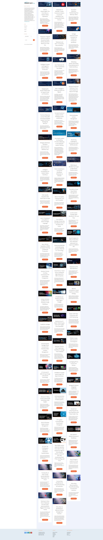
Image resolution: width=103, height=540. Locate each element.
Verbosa (28, 44)
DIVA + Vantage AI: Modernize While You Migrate (59, 90)
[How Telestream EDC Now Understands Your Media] (59, 59)
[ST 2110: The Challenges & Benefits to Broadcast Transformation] (45, 441)
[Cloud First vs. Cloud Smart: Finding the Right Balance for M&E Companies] (59, 265)
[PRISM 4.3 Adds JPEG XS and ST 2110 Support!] (74, 332)
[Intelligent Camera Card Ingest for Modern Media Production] (45, 59)
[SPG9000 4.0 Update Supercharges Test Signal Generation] (59, 367)
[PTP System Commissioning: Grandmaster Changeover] (59, 414)
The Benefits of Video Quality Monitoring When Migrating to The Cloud (45, 476)
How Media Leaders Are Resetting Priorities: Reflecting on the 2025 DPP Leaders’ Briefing (59, 142)
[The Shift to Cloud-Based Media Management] (74, 184)
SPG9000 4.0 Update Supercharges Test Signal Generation (59, 374)
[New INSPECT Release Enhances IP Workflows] (74, 429)
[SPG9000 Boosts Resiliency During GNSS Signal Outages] (59, 291)
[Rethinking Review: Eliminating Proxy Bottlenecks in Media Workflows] (74, 56)
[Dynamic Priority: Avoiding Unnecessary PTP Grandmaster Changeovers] (45, 265)
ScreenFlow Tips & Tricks (42, 533)
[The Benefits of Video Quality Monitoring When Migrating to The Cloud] (45, 467)
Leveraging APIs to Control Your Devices (73, 363)
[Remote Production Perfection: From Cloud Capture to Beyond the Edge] (74, 81)
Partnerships (68, 533)
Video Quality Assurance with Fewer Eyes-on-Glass (45, 196)
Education (54, 533)
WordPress (31, 44)
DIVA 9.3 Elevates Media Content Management (45, 424)
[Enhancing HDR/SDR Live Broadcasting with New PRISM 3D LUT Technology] (59, 240)
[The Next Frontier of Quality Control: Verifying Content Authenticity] (59, 108)
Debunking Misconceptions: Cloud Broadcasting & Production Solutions (74, 487)
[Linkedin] (28, 532)
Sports (53, 536)
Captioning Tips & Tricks (42, 532)
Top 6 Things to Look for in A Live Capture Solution (74, 461)
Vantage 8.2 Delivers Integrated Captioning (73, 387)
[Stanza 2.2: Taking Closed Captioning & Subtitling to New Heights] (45, 391)
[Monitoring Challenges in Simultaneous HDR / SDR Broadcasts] (74, 134)
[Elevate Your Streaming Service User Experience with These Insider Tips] (74, 403)
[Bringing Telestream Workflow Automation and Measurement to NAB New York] (45, 137)
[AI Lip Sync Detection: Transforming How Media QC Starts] (74, 4)
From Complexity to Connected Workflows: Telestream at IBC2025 (59, 172)
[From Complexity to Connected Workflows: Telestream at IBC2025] (59, 163)
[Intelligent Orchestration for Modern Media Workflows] (45, 164)
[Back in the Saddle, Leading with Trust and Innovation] (59, 191)
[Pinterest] (31, 532)
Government (54, 534)
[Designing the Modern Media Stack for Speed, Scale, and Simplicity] (45, 83)
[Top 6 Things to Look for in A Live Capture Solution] (74, 454)
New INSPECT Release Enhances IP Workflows (74, 436)
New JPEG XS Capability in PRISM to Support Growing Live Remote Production (45, 248)
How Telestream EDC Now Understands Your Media (59, 66)
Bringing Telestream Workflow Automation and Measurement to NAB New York (45, 146)
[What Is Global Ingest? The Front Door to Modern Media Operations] (45, 4)
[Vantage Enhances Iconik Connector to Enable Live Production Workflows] (74, 28)
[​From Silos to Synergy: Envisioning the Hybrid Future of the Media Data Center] (59, 214)
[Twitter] (26, 532)
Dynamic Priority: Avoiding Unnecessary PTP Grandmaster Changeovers (45, 275)
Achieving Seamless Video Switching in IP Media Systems (59, 397)
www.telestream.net (26, 21)
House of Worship (55, 532)
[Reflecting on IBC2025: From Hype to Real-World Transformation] (74, 159)
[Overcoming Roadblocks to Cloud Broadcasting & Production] (59, 475)
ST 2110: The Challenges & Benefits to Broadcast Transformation (45, 450)
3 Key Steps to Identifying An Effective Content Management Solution (59, 510)
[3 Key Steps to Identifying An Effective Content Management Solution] (59, 501)
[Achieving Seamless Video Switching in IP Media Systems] (59, 390)
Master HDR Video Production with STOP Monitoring (73, 315)
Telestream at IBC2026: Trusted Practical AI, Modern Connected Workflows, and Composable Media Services (59, 15)
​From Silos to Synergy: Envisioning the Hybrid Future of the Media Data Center (59, 223)
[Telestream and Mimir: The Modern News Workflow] (59, 36)
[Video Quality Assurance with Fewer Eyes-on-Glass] (45, 189)
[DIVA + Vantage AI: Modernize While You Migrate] (59, 83)
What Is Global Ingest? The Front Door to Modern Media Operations (45, 13)
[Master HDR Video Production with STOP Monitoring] (74, 308)
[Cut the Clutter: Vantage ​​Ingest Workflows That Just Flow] (74, 207)
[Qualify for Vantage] (45, 318)
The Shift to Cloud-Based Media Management (73, 191)
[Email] (30, 532)
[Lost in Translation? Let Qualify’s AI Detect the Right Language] (45, 212)
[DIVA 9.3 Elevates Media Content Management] (45, 417)
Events (68, 534)
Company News (69, 532)
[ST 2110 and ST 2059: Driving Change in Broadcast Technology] (45, 366)
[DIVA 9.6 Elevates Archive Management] (74, 109)
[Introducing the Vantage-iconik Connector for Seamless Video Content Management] (45, 338)
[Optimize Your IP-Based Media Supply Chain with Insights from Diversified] (59, 315)
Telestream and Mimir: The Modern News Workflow (59, 43)
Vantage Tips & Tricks (41, 534)
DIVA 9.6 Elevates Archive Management (74, 117)
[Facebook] (25, 532)
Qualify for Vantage (45, 324)
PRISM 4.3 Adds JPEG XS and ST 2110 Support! (74, 339)
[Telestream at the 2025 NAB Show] (74, 261)
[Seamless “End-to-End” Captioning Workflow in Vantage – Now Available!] (59, 341)
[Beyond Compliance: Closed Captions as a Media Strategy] (74, 283)
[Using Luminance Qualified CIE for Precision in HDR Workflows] (45, 293)
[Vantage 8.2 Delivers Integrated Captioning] (74, 379)
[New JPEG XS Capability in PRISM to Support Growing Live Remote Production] (45, 238)
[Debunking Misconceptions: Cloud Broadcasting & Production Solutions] (74, 478)
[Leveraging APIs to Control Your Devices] (74, 356)
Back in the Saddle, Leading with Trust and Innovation (59, 198)
